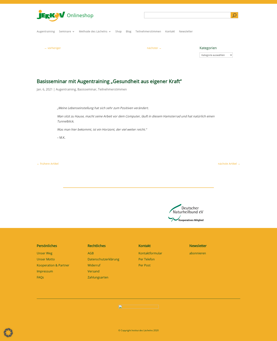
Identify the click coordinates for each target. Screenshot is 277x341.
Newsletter (186, 31)
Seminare (65, 31)
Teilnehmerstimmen (148, 31)
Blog (128, 31)
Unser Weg (44, 253)
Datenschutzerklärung (103, 259)
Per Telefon (146, 259)
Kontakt (170, 31)
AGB (91, 253)
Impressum (45, 271)
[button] (8, 332)
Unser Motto (46, 259)
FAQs (40, 277)
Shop (118, 31)
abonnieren (197, 253)
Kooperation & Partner (53, 265)
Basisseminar (86, 89)
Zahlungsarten (98, 277)
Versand (93, 271)
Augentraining (46, 31)
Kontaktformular (150, 253)
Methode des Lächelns (93, 31)
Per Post (144, 265)
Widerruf (94, 265)
